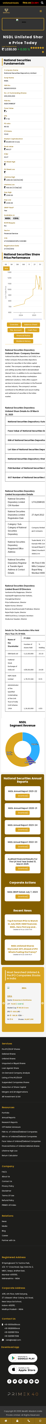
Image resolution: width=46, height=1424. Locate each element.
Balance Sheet (30, 324)
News (4, 1221)
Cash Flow (32, 330)
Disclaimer (6, 1191)
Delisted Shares (9, 1054)
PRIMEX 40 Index (9, 1205)
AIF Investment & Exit (11, 1096)
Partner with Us (8, 1240)
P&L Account (16, 330)
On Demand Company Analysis (16, 1073)
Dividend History (23, 341)
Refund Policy (8, 1200)
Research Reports (10, 1122)
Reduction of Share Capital (14, 1087)
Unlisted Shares (8, 1058)
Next (43, 1003)
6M (23, 264)
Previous (2, 1003)
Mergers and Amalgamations (15, 1092)
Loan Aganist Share (10, 1068)
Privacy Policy (8, 1186)
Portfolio (5, 1113)
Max (6, 268)
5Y (40, 264)
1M (12, 264)
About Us (6, 1176)
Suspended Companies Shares (15, 1082)
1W (6, 264)
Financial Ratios (23, 335)
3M (17, 264)
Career (5, 1235)
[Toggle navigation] (40, 11)
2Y (35, 264)
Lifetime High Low (9, 1150)
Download (22, 796)
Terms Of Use (8, 1195)
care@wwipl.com (13, 1340)
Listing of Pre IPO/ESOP (12, 1077)
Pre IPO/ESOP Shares (11, 1049)
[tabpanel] (23, 1003)
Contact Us (7, 1181)
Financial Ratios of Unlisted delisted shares (20, 1146)
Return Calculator (10, 1155)
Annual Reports (8, 1117)
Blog (4, 1231)
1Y (29, 264)
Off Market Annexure (11, 1127)
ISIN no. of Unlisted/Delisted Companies (19, 1136)
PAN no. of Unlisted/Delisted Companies (19, 1131)
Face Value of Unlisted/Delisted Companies (21, 1141)
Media (4, 1226)
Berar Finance (34, 2)
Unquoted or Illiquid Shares (13, 1063)
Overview (14, 324)
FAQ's (4, 1172)
